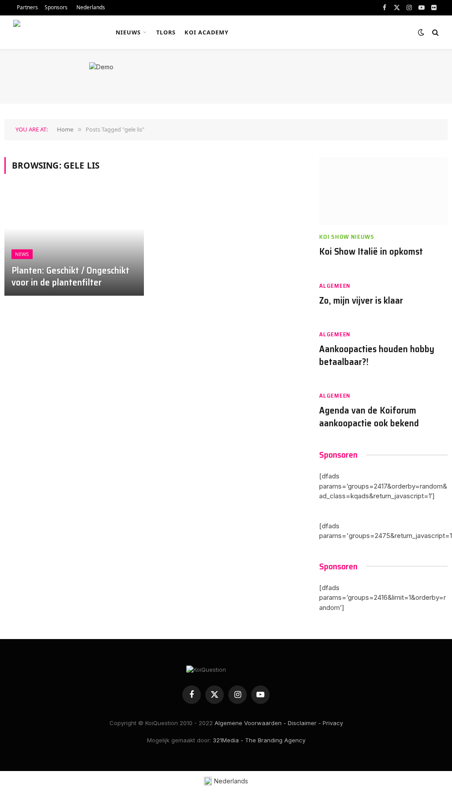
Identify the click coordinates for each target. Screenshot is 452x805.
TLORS (166, 32)
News (22, 254)
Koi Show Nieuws (346, 236)
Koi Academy (207, 32)
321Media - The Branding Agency (259, 740)
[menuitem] (89, 7)
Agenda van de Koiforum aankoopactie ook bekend (369, 416)
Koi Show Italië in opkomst (371, 251)
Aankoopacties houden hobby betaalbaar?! (376, 355)
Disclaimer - (304, 722)
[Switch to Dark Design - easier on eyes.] (421, 32)
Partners (27, 7)
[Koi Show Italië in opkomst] (383, 191)
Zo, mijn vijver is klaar (361, 300)
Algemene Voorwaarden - (250, 722)
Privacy (333, 722)
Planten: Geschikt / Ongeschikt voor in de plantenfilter (70, 277)
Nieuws (128, 32)
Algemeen (334, 285)
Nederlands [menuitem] (231, 781)
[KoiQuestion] (54, 32)
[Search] (434, 32)
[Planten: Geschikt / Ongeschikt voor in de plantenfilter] (74, 244)
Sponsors (56, 7)
